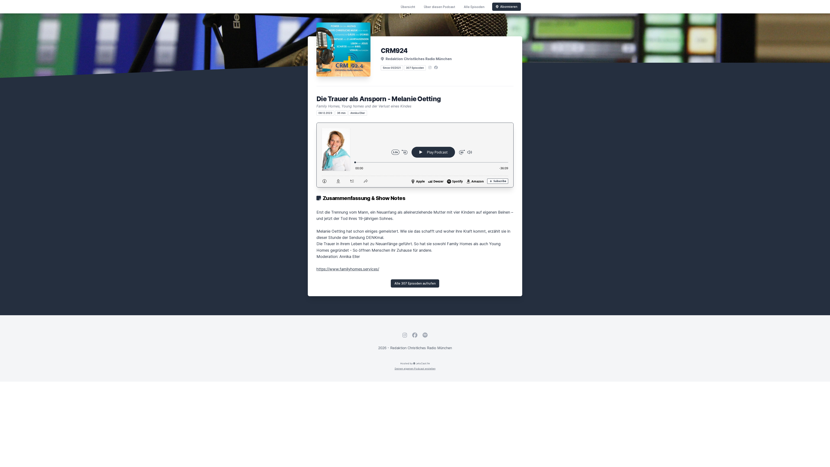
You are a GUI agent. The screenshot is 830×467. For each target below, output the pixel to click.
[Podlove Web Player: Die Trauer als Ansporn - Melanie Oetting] (415, 155)
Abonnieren (508, 6)
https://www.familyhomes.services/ (347, 269)
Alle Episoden (474, 7)
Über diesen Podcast (439, 7)
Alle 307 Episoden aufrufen (415, 283)
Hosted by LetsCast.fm (415, 363)
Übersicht (408, 7)
